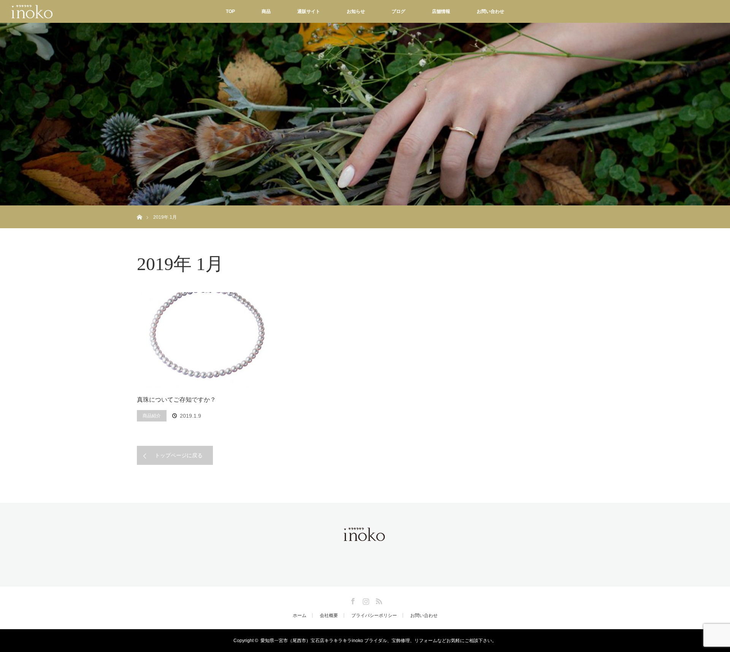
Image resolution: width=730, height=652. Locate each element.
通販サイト (308, 11)
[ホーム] (139, 208)
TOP (230, 11)
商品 (266, 11)
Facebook (352, 600)
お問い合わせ (490, 11)
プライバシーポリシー (374, 615)
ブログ (398, 11)
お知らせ (356, 11)
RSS (378, 600)
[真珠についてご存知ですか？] (205, 339)
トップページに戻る (179, 455)
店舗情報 (441, 11)
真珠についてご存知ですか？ (176, 399)
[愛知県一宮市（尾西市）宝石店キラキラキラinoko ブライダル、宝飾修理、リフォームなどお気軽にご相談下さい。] (365, 536)
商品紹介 (152, 415)
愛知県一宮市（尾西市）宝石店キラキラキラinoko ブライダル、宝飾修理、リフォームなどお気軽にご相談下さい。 (378, 640)
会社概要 (329, 615)
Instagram (365, 600)
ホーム (299, 615)
